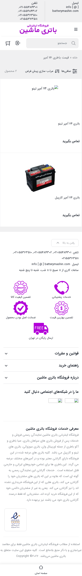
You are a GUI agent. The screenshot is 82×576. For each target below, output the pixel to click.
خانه (74, 57)
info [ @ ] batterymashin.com (65, 9)
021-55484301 (28, 7)
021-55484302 (27, 11)
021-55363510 (27, 15)
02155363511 (28, 19)
